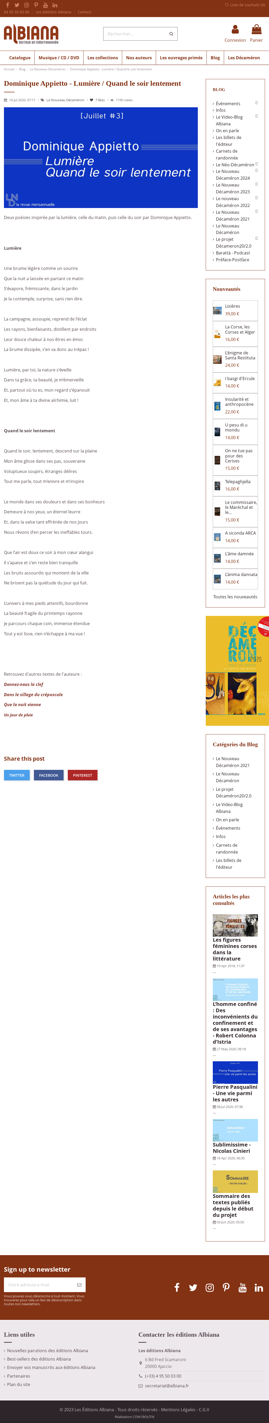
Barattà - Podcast (233, 253)
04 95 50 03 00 (17, 11)
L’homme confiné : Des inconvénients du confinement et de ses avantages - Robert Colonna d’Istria (235, 1022)
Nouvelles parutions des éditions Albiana (47, 1350)
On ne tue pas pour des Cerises (239, 455)
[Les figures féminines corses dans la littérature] (235, 925)
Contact (84, 11)
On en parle (227, 131)
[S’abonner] (79, 1284)
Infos (221, 110)
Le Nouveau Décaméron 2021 (233, 215)
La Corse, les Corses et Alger (240, 329)
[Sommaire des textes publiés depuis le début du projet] (235, 1181)
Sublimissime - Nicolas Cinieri (232, 1147)
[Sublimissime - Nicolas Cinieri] (235, 1130)
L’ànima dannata (241, 574)
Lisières (232, 306)
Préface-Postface (232, 260)
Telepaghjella (238, 481)
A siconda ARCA (240, 533)
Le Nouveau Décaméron (65, 100)
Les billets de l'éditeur (228, 141)
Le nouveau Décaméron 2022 (233, 202)
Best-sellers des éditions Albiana (39, 1359)
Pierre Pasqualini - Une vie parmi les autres (235, 1093)
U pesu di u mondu (236, 427)
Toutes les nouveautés (235, 597)
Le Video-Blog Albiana (229, 120)
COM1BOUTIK (143, 1416)
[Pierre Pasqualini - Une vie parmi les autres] (235, 1072)
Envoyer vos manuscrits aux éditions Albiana (51, 1367)
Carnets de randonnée (227, 154)
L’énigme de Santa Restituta (240, 355)
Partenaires (18, 1376)
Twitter (16, 775)
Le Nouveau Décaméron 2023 (233, 188)
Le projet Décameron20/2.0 (233, 242)
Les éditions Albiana (54, 11)
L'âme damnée (239, 554)
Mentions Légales (178, 1410)
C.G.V (204, 1410)
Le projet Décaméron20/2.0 (233, 792)
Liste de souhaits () (247, 4)
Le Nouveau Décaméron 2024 (233, 174)
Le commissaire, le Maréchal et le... (241, 507)
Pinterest (82, 775)
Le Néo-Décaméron (235, 165)
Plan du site (18, 1384)
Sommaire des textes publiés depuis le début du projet (233, 1205)
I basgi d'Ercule (240, 378)
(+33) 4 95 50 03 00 (163, 1376)
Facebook (48, 775)
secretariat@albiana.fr (167, 1386)
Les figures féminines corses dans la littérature (235, 949)
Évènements (228, 103)
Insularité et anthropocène (239, 401)
